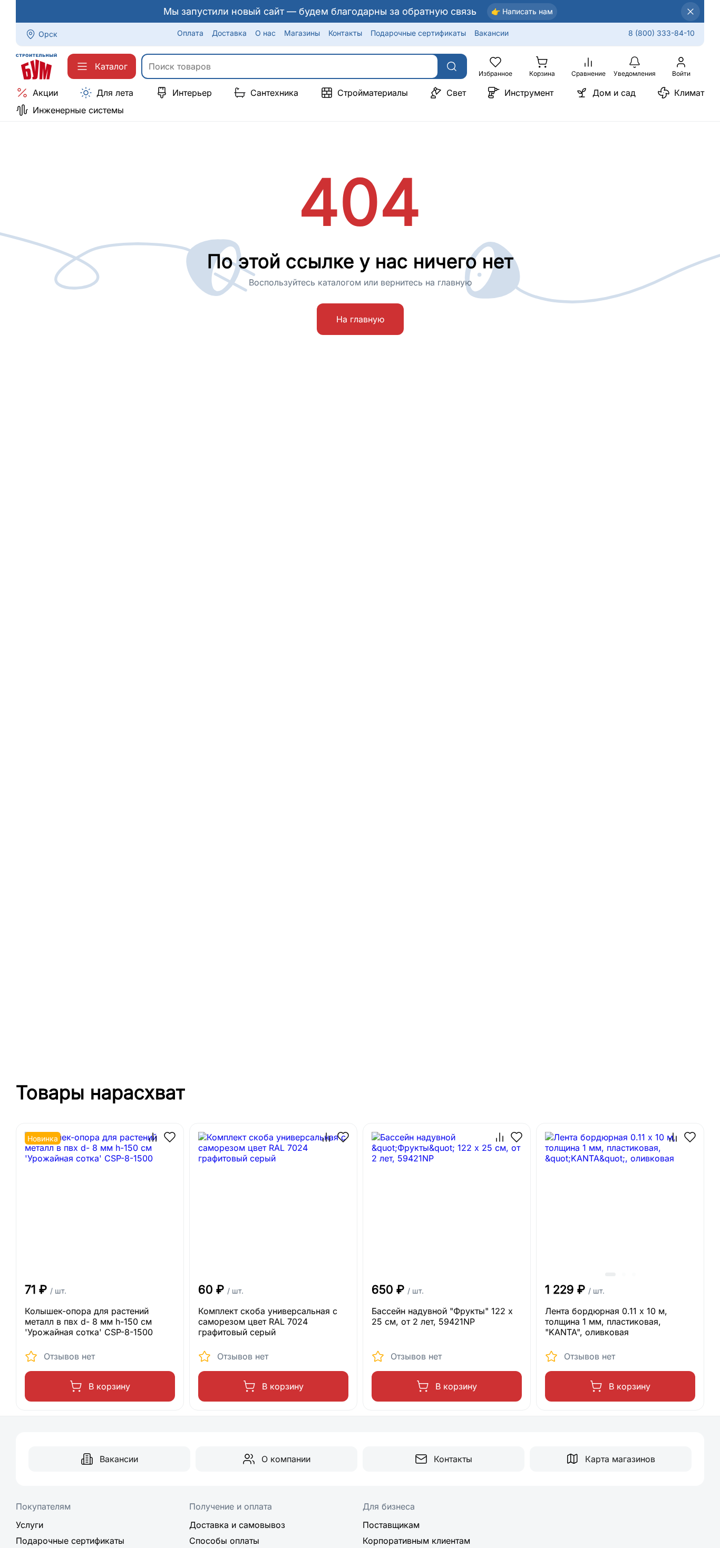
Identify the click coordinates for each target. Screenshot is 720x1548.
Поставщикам (391, 1525)
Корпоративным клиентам (416, 1540)
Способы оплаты (224, 1540)
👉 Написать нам (522, 11)
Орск (47, 33)
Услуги (29, 1525)
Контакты (345, 32)
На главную (360, 319)
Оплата (190, 32)
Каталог (111, 66)
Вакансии (491, 32)
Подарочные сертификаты (418, 32)
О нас (265, 32)
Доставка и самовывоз (237, 1525)
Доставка (229, 32)
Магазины (302, 32)
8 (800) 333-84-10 (661, 32)
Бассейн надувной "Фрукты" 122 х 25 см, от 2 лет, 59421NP (442, 1316)
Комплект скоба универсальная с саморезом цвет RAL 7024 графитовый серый (267, 1321)
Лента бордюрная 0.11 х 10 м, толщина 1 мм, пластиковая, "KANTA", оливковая (606, 1321)
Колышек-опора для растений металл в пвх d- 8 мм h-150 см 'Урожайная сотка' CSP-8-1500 (89, 1321)
